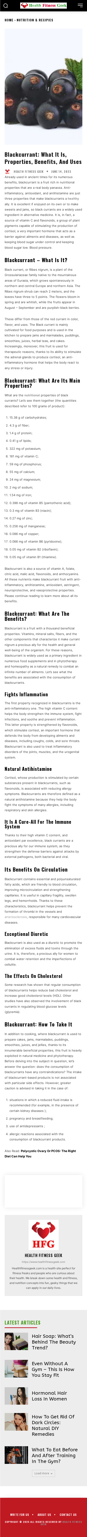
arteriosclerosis (16, 917)
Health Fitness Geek (29, 171)
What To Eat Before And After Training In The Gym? (55, 1455)
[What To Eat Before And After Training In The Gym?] (16, 1455)
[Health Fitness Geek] (9, 171)
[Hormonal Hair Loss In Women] (16, 1396)
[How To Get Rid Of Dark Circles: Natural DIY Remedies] (16, 1421)
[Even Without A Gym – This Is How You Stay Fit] (16, 1368)
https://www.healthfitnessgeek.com (43, 1261)
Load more (42, 1473)
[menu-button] (80, 5)
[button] (5, 5)
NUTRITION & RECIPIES (35, 19)
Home (9, 19)
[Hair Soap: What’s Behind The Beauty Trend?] (16, 1341)
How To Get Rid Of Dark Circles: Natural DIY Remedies (53, 1425)
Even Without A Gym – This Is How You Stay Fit (53, 1369)
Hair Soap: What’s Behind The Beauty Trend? (54, 1342)
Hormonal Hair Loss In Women (49, 1396)
